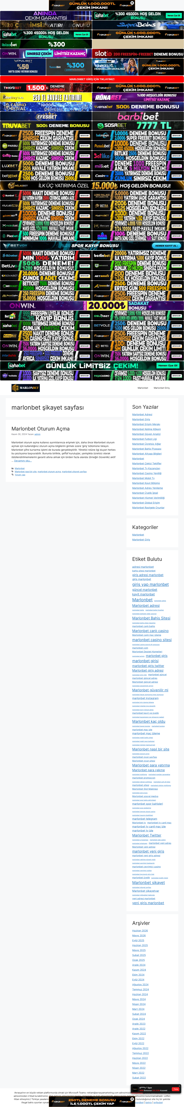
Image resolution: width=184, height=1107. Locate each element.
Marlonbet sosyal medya (145, 796)
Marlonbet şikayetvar (145, 891)
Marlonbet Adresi (142, 414)
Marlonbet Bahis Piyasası (146, 448)
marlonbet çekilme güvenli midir (144, 860)
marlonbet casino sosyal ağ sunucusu (146, 645)
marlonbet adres (160, 601)
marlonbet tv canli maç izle (149, 826)
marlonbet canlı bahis (143, 626)
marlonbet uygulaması (140, 840)
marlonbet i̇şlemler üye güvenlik (143, 706)
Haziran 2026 (140, 930)
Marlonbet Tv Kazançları (146, 468)
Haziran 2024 (140, 994)
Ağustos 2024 (140, 984)
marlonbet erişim (138, 656)
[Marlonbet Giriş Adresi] (26, 387)
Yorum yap (20, 474)
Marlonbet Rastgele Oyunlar (148, 507)
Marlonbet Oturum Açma (41, 429)
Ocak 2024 (138, 1018)
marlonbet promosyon (143, 777)
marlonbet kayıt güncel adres (143, 710)
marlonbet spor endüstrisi (141, 808)
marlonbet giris (156, 655)
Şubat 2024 (139, 1014)
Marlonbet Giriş (162, 387)
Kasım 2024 (139, 969)
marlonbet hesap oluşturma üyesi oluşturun (148, 695)
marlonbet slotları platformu (161, 785)
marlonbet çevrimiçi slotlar (142, 870)
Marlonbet (143, 387)
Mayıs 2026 (139, 935)
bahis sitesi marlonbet (144, 570)
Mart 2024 (138, 1009)
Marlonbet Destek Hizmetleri (147, 651)
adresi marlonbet (143, 566)
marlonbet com (140, 648)
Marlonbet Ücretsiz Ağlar (146, 443)
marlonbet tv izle (142, 830)
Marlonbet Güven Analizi (146, 434)
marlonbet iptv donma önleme (143, 702)
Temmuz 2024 (140, 989)
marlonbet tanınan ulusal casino (143, 812)
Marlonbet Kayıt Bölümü (146, 483)
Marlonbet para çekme (148, 770)
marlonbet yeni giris (148, 851)
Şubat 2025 (139, 955)
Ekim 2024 (138, 974)
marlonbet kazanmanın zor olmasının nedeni (148, 717)
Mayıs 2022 (139, 1063)
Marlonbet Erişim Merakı (146, 424)
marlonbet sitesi (140, 785)
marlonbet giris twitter (148, 666)
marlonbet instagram (145, 698)
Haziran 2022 (140, 1058)
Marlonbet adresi (146, 605)
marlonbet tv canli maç (159, 822)
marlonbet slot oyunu (139, 793)
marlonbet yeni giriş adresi (146, 855)
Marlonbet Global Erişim (146, 502)
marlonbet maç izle (142, 729)
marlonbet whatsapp (139, 843)
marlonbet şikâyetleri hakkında (143, 895)
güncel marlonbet (144, 589)
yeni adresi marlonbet (143, 898)
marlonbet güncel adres (144, 678)
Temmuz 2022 (140, 1053)
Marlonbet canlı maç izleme (146, 635)
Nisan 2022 (138, 1067)
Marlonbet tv (139, 822)
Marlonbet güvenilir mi (150, 690)
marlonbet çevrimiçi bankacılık (143, 863)
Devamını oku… (23, 460)
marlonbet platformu (139, 774)
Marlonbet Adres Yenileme (147, 488)
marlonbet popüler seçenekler (159, 774)
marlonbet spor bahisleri (147, 803)
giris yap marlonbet (150, 584)
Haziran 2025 (140, 945)
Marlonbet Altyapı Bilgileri (147, 453)
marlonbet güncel (157, 674)
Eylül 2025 (138, 940)
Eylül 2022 (138, 1043)
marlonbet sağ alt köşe (162, 782)
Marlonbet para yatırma (151, 765)
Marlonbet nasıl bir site (26, 471)
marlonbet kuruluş (158, 726)
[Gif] (92, 185)
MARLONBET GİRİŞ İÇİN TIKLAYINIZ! (92, 79)
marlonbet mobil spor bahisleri (143, 741)
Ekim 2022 (138, 1038)
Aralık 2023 (138, 1023)
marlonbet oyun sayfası (144, 757)
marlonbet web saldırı (158, 840)
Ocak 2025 (138, 960)
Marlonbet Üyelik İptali (145, 492)
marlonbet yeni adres (160, 843)
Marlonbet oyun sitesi (143, 760)
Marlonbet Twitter (146, 835)
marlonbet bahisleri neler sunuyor (144, 614)
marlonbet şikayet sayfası (74, 471)
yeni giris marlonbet (148, 903)
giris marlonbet (141, 579)
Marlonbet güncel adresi (145, 682)
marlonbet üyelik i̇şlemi (159, 878)
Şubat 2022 (139, 1077)
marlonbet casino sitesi (152, 639)
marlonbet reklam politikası (142, 782)
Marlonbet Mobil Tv (143, 478)
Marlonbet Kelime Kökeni (146, 429)
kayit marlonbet (143, 594)
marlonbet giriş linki (139, 675)
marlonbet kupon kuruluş (141, 726)
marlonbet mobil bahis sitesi (142, 738)
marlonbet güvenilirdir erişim (142, 686)
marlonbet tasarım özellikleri (142, 815)
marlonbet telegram (144, 818)
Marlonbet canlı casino (150, 631)
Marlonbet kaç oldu (148, 721)
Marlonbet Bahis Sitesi (151, 618)
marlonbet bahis (138, 610)
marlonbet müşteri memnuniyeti (143, 745)
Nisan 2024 (139, 1004)
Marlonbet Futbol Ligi (144, 439)
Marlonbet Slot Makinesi (145, 789)
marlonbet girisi (145, 660)
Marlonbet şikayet (148, 882)
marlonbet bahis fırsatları (154, 610)
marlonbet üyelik (141, 877)
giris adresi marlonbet (147, 575)
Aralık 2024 (138, 965)
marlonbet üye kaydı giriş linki (143, 874)
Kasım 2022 (139, 1033)
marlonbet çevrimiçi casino (146, 866)
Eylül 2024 (138, 979)
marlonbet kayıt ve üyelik (145, 713)
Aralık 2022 (138, 1028)
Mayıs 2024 (139, 999)
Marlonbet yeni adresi (143, 847)
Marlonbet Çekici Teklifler (146, 463)
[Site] (46, 135)
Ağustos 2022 (140, 1048)
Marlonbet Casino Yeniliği (146, 473)
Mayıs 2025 (139, 950)
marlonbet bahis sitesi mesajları (144, 623)
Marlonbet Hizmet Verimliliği (148, 497)
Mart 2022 (138, 1072)
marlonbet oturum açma (49, 471)
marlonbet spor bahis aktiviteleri (144, 800)
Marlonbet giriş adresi (147, 670)
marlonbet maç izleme (146, 733)
